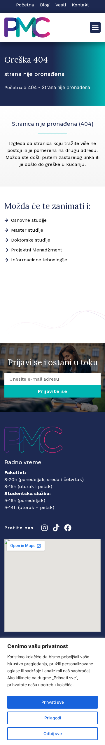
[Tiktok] (56, 528)
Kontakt (80, 5)
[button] (95, 27)
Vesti (60, 5)
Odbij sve (52, 733)
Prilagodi (52, 717)
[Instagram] (44, 528)
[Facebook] (68, 528)
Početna (25, 5)
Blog (45, 5)
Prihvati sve (52, 702)
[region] (52, 691)
